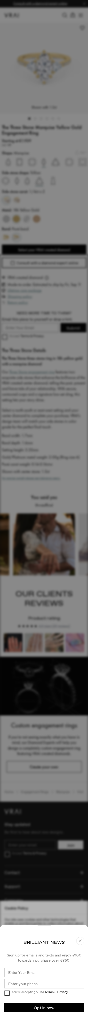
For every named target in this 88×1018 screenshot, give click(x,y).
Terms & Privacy (56, 992)
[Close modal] (44, 509)
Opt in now (44, 1008)
